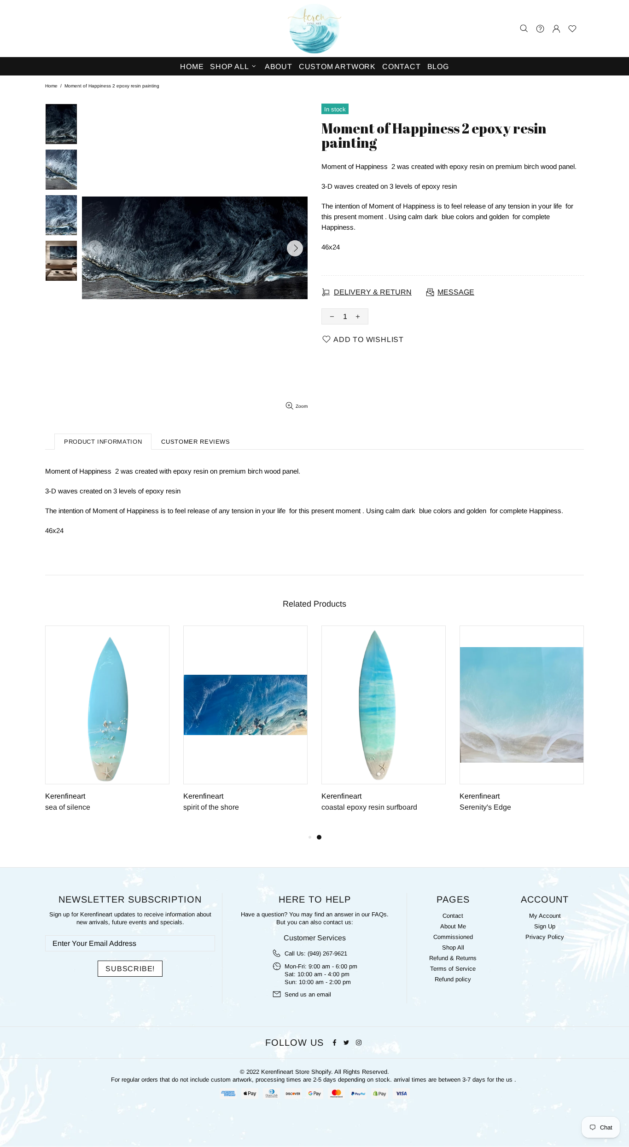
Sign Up (544, 926)
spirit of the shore (211, 807)
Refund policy (453, 979)
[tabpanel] (383, 729)
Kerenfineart (314, 28)
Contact (453, 915)
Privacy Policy (544, 936)
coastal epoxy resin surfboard (369, 807)
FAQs (379, 914)
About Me (453, 926)
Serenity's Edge (485, 807)
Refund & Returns (453, 958)
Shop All (453, 947)
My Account (545, 915)
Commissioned (453, 936)
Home (51, 85)
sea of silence (67, 807)
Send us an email (308, 994)
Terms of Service (453, 968)
